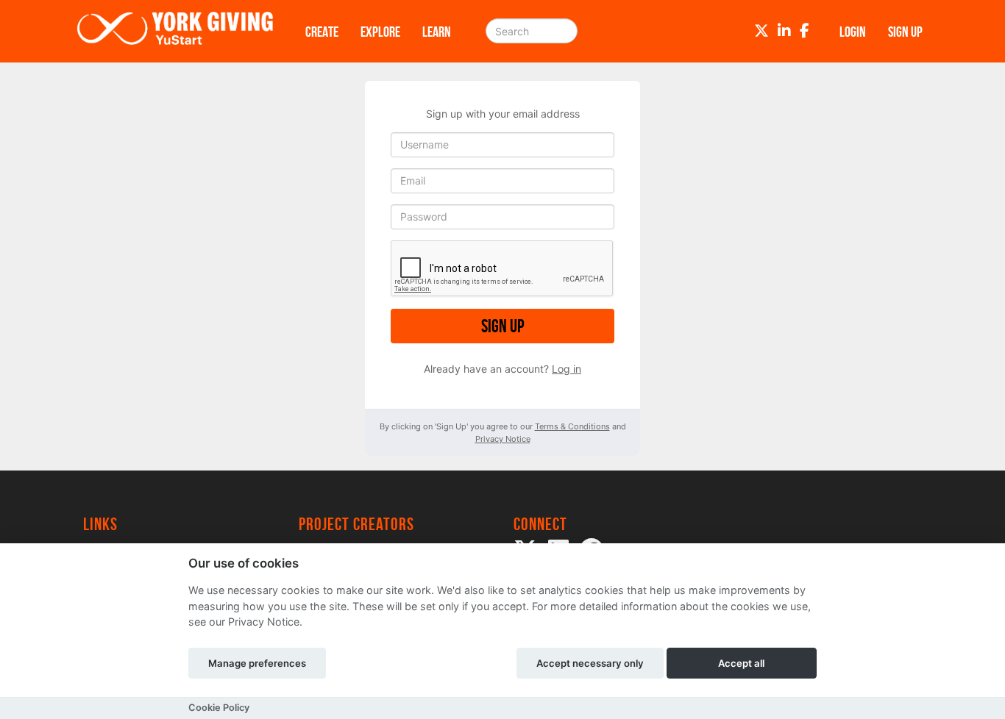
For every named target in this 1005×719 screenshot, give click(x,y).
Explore (380, 32)
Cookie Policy (218, 707)
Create (321, 32)
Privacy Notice (502, 439)
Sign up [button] (905, 32)
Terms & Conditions (572, 426)
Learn (436, 32)
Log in (566, 368)
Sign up (502, 326)
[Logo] (175, 31)
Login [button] (852, 32)
